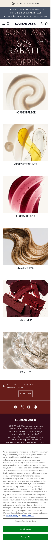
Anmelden (25, 394)
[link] (42, 23)
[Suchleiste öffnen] (8, 23)
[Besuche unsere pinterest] (35, 407)
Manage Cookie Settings (25, 521)
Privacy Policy (12, 516)
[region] (25, 493)
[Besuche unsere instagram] (29, 407)
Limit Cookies (25, 529)
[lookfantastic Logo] (25, 23)
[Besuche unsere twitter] (22, 407)
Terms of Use (28, 516)
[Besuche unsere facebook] (16, 407)
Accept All (25, 537)
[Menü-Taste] (3, 23)
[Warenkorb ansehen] (46, 23)
